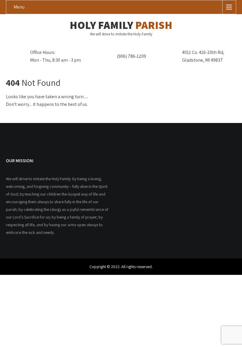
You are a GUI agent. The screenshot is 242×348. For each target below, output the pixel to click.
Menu (19, 7)
